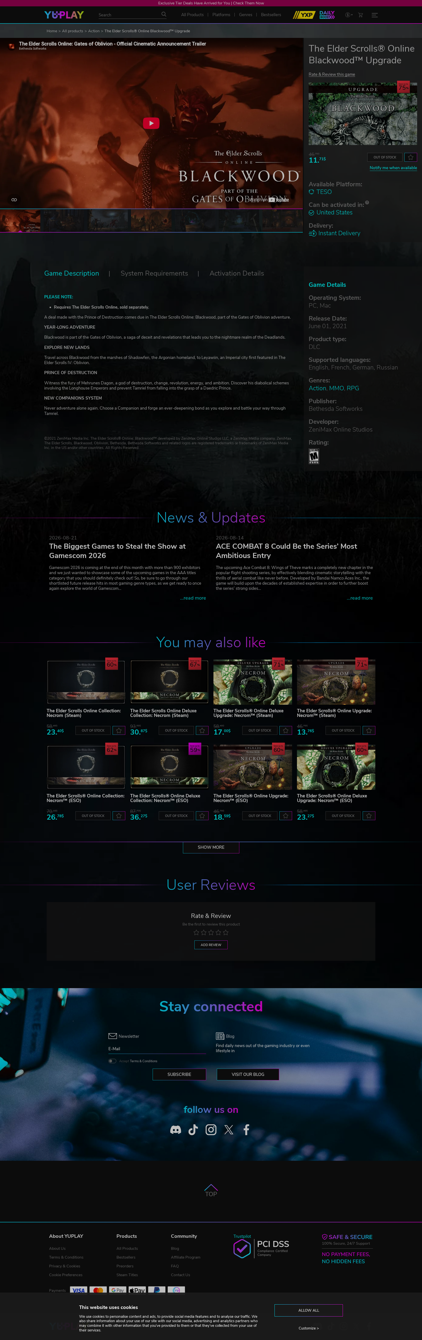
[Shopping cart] (360, 14)
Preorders (125, 1266)
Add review (211, 945)
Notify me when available (393, 168)
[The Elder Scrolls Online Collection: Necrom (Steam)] (86, 681)
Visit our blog (248, 1074)
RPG (353, 388)
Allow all (308, 1310)
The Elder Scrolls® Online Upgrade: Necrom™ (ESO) (250, 798)
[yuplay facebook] (246, 1129)
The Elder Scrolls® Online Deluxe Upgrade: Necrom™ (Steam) (248, 713)
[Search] (163, 14)
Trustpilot (242, 1236)
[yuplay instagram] (211, 1129)
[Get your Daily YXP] (327, 15)
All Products (127, 1248)
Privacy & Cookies (64, 1266)
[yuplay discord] (175, 1129)
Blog (175, 1248)
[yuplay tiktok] (193, 1129)
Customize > (309, 1328)
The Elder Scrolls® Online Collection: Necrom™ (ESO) (86, 798)
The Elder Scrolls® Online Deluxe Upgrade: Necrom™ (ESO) (332, 798)
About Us (57, 1248)
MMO (336, 388)
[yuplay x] (228, 1129)
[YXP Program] (304, 15)
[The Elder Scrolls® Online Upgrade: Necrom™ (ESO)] (252, 767)
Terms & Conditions (143, 1061)
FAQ (175, 1266)
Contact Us (180, 1275)
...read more (193, 598)
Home (52, 31)
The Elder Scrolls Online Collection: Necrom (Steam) (84, 713)
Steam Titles (127, 1275)
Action (94, 31)
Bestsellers (126, 1257)
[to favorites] (410, 157)
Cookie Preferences (66, 1275)
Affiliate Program (185, 1257)
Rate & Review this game (332, 74)
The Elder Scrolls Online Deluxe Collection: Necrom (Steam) (163, 713)
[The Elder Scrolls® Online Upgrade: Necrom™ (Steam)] (336, 681)
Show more (211, 847)
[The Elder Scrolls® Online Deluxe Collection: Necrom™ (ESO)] (169, 767)
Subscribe (179, 1074)
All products (72, 31)
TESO (324, 192)
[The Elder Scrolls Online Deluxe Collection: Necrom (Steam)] (169, 681)
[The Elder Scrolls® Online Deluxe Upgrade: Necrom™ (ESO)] (336, 767)
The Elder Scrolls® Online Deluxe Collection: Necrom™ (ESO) (165, 798)
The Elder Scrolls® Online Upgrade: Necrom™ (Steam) (334, 713)
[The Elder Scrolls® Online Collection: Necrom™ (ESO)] (86, 767)
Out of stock (385, 157)
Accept (138, 1061)
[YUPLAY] (64, 15)
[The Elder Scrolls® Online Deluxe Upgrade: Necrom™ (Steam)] (252, 681)
